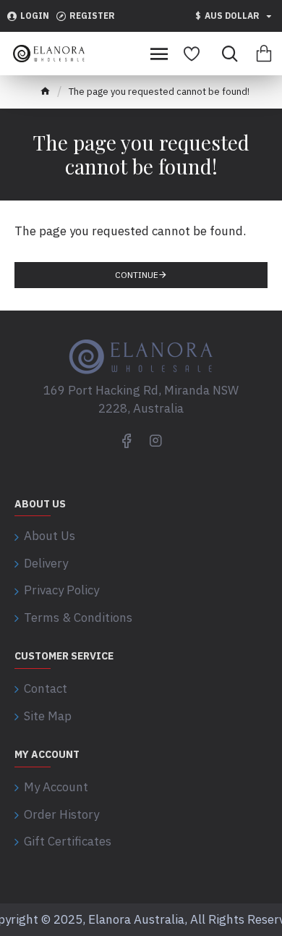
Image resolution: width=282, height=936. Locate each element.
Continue (136, 274)
